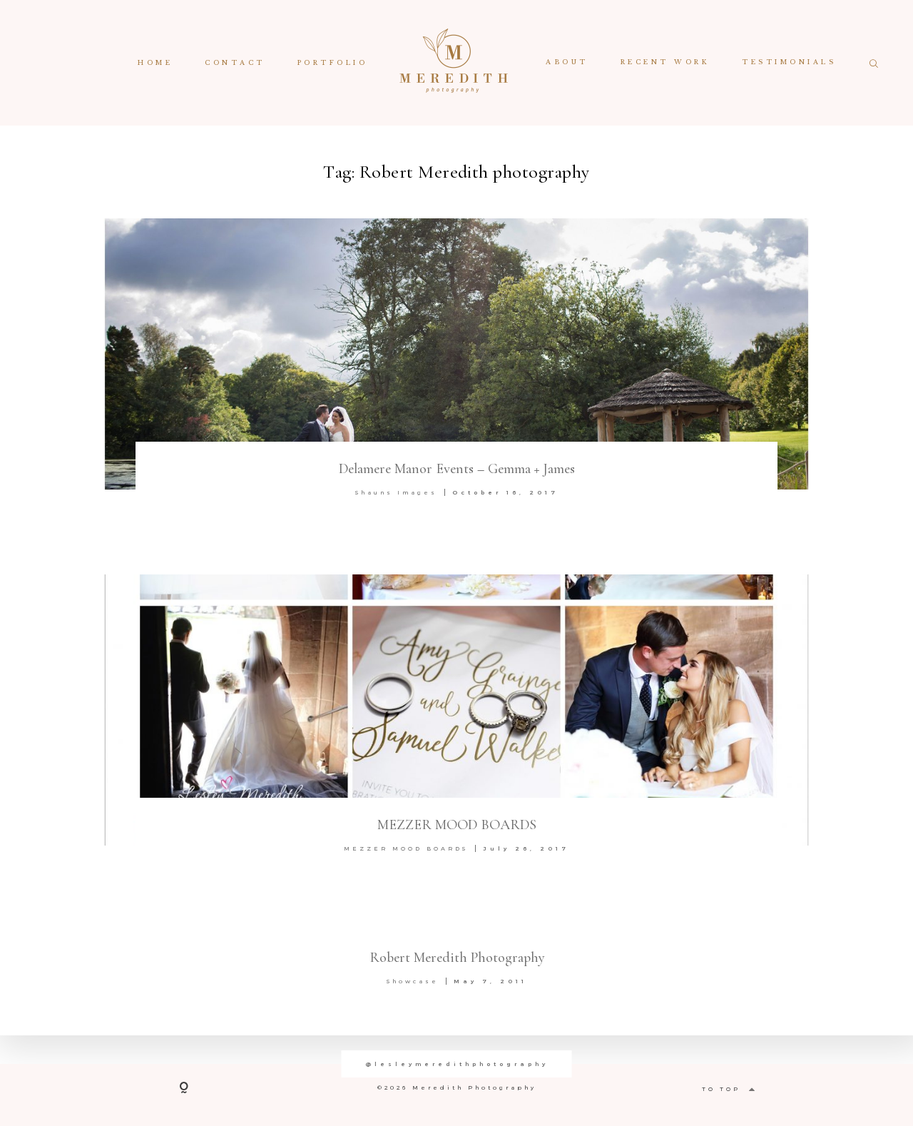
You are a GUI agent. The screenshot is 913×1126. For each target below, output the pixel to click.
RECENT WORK (665, 62)
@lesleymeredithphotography (457, 1063)
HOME (155, 62)
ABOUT (567, 62)
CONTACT (235, 62)
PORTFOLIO (332, 62)
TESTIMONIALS (789, 62)
